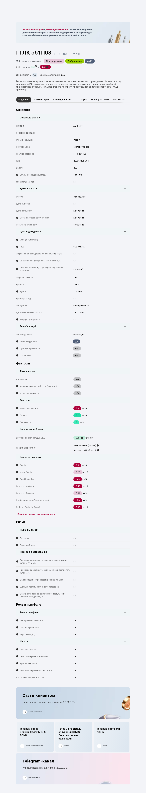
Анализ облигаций (33, 29)
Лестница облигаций (56, 29)
